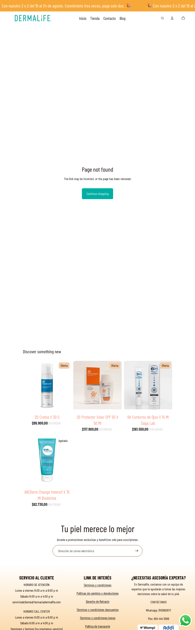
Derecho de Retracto (97, 601)
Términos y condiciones (97, 585)
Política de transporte (97, 626)
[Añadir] (65, 406)
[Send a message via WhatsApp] (185, 620)
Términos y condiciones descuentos (98, 609)
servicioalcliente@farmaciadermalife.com (36, 602)
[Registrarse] (137, 551)
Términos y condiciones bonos (97, 618)
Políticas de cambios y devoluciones (98, 593)
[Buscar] (162, 18)
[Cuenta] (172, 18)
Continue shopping (97, 193)
